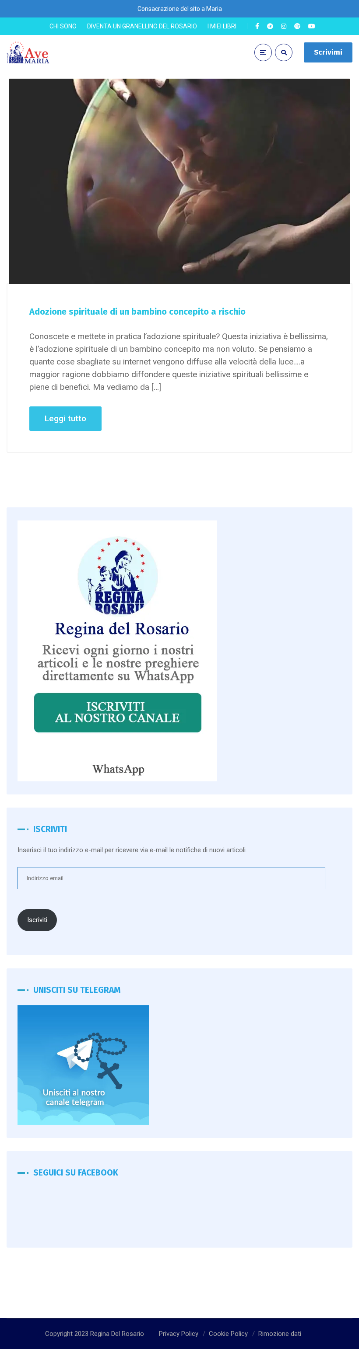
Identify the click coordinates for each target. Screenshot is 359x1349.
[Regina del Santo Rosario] (28, 53)
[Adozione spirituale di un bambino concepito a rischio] (179, 181)
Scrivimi (328, 52)
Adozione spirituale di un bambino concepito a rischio (137, 311)
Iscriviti (37, 920)
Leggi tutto (65, 418)
